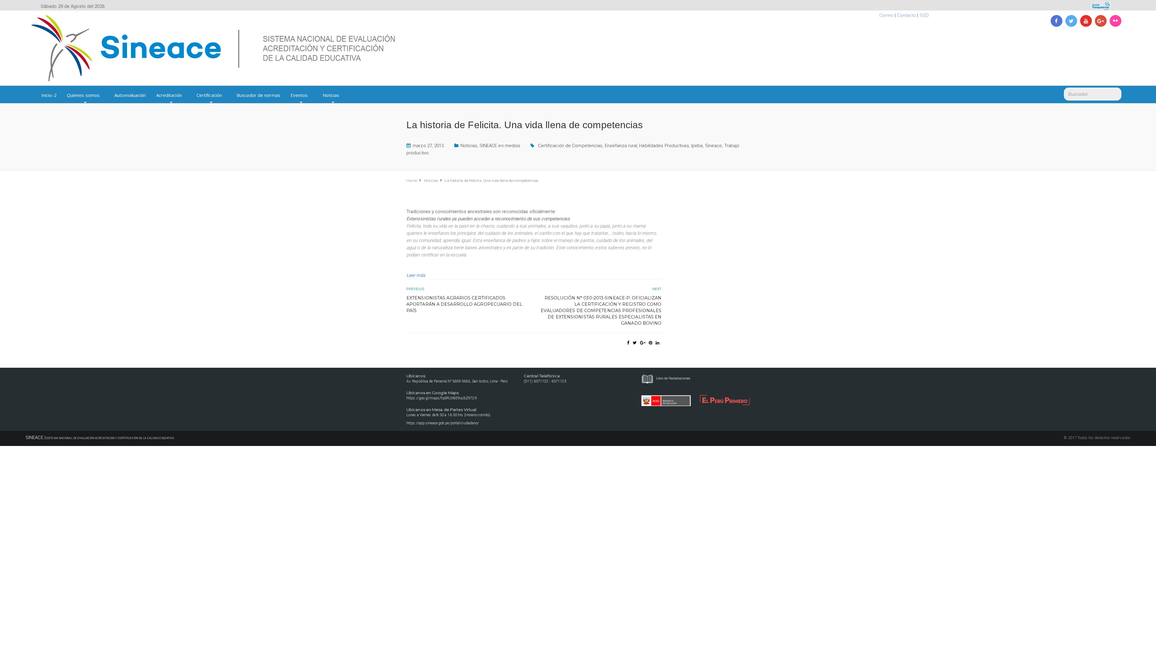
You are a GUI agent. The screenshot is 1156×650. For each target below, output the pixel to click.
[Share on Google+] (642, 342)
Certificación (209, 95)
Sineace (713, 145)
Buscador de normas (258, 95)
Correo (886, 15)
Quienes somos (83, 95)
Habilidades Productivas (664, 145)
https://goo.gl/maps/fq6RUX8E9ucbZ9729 (441, 398)
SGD (924, 15)
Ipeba (697, 145)
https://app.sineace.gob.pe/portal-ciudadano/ (442, 423)
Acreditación (169, 95)
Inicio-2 (49, 95)
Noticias (331, 95)
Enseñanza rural (621, 145)
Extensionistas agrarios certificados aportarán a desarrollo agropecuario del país (464, 304)
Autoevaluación (130, 95)
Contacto (906, 15)
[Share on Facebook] (628, 342)
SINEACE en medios (500, 145)
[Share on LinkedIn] (657, 342)
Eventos (299, 95)
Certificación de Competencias (570, 145)
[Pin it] (650, 342)
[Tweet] (635, 342)
